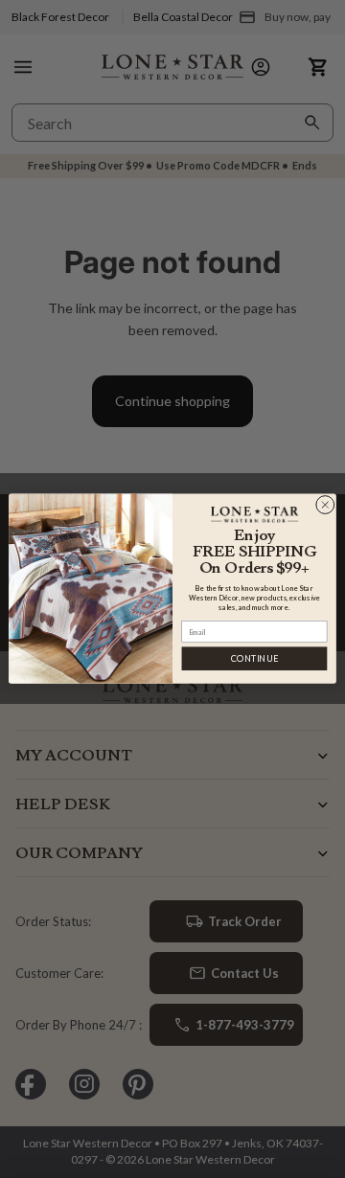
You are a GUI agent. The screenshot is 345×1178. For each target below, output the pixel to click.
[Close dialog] (325, 504)
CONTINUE (254, 659)
